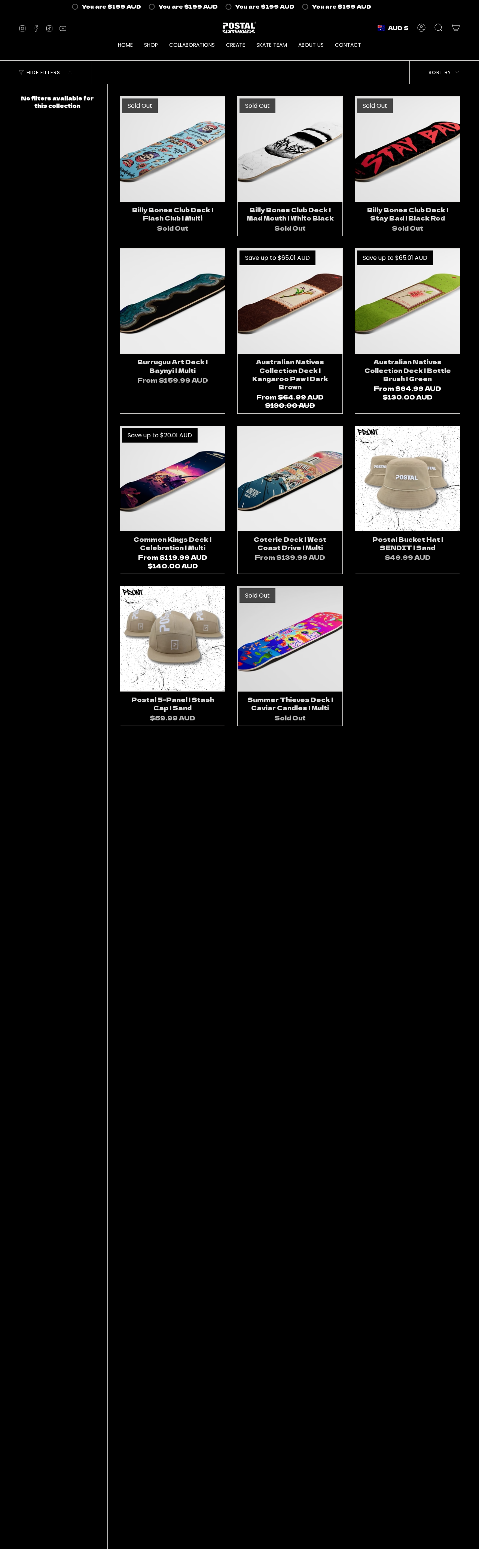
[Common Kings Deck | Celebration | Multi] (172, 478)
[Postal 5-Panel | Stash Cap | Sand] (172, 638)
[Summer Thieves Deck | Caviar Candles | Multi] (290, 638)
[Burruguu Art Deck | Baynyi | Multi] (172, 301)
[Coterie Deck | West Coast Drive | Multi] (290, 478)
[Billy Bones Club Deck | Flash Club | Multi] (172, 149)
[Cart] (455, 27)
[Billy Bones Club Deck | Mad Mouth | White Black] (290, 149)
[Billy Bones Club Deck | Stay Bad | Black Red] (407, 149)
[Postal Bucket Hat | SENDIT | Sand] (407, 478)
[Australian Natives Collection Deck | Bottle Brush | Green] (407, 301)
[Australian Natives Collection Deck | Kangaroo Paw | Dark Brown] (290, 301)
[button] (151, 45)
